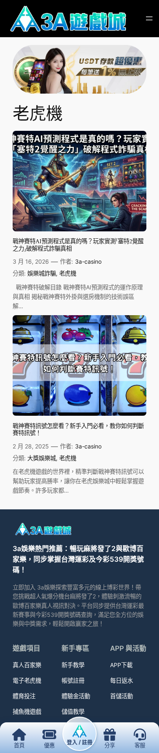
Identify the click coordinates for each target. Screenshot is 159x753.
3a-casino (88, 261)
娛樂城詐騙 (41, 273)
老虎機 (67, 273)
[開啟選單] (149, 18)
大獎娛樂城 (41, 458)
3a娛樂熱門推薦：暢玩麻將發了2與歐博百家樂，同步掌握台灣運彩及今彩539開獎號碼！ (78, 559)
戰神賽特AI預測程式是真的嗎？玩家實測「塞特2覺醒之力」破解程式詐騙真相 (78, 245)
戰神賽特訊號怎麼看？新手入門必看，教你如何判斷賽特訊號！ (78, 430)
